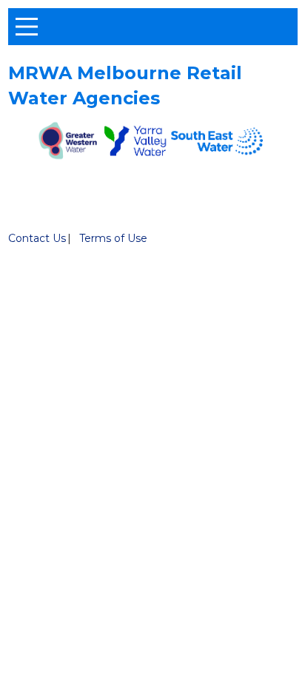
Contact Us (37, 238)
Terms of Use (113, 238)
